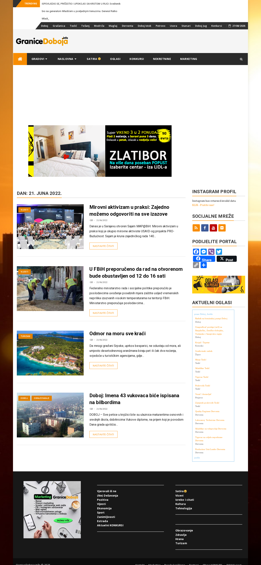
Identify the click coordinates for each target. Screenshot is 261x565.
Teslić (73, 25)
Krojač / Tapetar (202, 342)
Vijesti (24, 210)
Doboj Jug (201, 25)
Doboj (44, 25)
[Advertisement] (130, 94)
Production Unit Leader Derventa (210, 449)
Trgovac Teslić (201, 377)
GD (91, 220)
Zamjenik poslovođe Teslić (207, 403)
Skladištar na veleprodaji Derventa (210, 429)
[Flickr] (222, 227)
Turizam (25, 336)
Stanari (186, 25)
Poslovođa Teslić (202, 385)
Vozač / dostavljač (203, 394)
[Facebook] (204, 227)
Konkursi (216, 25)
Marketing (188, 59)
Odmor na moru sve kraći (117, 333)
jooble (197, 458)
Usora (173, 25)
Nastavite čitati (103, 246)
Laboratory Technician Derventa (210, 420)
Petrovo (160, 25)
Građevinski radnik (204, 351)
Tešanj (85, 25)
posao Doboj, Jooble (203, 314)
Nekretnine (162, 59)
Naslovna (65, 59)
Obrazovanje (41, 398)
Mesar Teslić (200, 359)
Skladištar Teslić (202, 368)
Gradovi (38, 59)
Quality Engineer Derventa (207, 411)
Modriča (99, 25)
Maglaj (113, 25)
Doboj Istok (144, 25)
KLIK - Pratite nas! (203, 205)
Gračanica (59, 25)
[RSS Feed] (196, 227)
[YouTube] (213, 227)
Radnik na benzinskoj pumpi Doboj (211, 318)
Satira (92, 59)
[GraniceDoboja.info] (20, 59)
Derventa (127, 25)
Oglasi (115, 59)
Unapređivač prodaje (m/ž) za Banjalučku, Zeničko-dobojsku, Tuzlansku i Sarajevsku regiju (209, 330)
